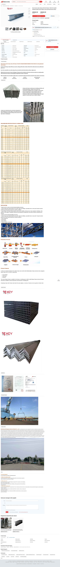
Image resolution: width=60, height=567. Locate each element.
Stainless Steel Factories (11, 554)
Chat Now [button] (52, 49)
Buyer (40, 4)
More (1, 558)
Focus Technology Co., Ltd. (25, 563)
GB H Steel (7, 556)
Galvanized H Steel (52, 554)
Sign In (33, 36)
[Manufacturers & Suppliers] (5, 2)
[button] (41, 41)
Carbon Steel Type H (38, 554)
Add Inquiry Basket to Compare (16, 31)
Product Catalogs (12, 537)
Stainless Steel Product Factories (20, 554)
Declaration (38, 563)
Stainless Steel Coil (17, 540)
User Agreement (34, 563)
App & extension (49, 4)
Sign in (58, 2)
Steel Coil (2, 540)
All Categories (3, 4)
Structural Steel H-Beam (14, 550)
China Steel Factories (4, 554)
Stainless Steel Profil (47, 540)
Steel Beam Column (21, 550)
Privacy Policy (42, 563)
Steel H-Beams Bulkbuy (23, 556)
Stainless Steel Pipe (32, 540)
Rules (58, 4)
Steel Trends (17, 556)
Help (44, 4)
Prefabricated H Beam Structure (5, 550)
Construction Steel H (45, 554)
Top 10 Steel (12, 556)
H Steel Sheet (3, 556)
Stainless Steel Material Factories (30, 554)
